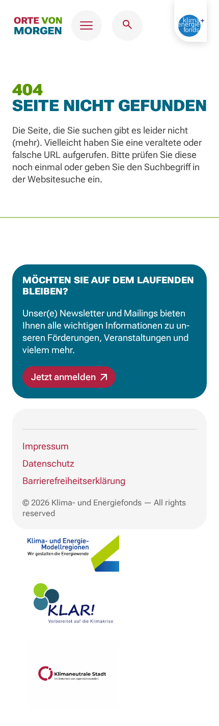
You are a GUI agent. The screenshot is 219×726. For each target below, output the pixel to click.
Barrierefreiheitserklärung (73, 480)
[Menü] (86, 25)
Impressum (45, 446)
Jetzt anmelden (64, 376)
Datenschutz (48, 463)
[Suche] (127, 25)
